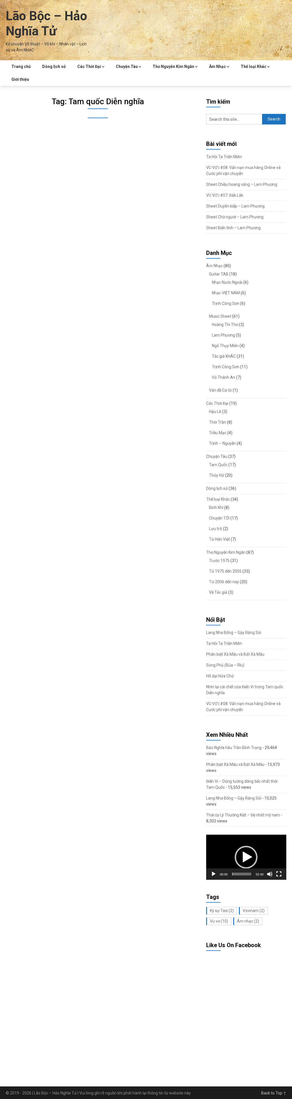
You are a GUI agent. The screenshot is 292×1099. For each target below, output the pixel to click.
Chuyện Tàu (127, 66)
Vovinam (254, 910)
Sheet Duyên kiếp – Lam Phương (235, 206)
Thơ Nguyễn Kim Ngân (173, 66)
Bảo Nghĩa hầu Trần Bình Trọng (233, 747)
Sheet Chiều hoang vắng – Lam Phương (241, 184)
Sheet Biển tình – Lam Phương (233, 228)
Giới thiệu (20, 79)
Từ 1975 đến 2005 (225, 571)
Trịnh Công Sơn (225, 303)
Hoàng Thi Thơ (225, 324)
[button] (246, 857)
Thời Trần (217, 422)
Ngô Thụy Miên (225, 345)
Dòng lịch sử (54, 66)
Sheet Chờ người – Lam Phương (234, 217)
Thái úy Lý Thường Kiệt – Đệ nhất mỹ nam (243, 815)
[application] (246, 857)
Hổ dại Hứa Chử (220, 676)
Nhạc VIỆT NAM (226, 293)
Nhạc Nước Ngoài (227, 282)
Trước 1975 (219, 560)
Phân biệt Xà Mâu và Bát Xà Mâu (235, 654)
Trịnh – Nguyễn (222, 443)
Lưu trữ (215, 528)
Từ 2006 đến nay (224, 581)
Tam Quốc (218, 464)
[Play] (213, 874)
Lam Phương (223, 335)
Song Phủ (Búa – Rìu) (225, 665)
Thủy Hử (216, 475)
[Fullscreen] (279, 874)
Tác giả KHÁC (224, 356)
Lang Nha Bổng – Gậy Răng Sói (233, 632)
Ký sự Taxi (222, 910)
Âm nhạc (248, 921)
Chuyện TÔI (219, 518)
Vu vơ (219, 921)
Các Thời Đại (89, 66)
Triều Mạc (217, 432)
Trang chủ (21, 66)
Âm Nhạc (217, 66)
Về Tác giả (218, 592)
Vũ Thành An (223, 377)
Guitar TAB (218, 274)
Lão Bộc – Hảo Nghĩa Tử (46, 24)
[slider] (241, 874)
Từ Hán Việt (219, 539)
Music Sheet (220, 316)
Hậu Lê (215, 411)
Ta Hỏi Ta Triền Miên (224, 156)
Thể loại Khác (253, 66)
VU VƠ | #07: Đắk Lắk (224, 195)
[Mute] (270, 874)
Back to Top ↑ (273, 1093)
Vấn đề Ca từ (220, 390)
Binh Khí (216, 507)
